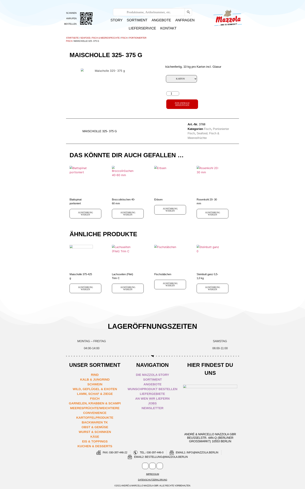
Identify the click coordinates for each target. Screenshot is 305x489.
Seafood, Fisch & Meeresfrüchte (100, 38)
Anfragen (185, 20)
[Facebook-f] (145, 466)
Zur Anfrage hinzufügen (182, 104)
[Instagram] (152, 466)
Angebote (161, 20)
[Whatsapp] (160, 466)
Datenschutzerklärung (152, 480)
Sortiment (137, 20)
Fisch (124, 38)
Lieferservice (142, 28)
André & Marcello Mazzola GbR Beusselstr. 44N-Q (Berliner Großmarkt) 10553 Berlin (210, 438)
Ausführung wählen (85, 213)
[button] (136, 131)
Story (116, 20)
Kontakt (168, 28)
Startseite (72, 38)
